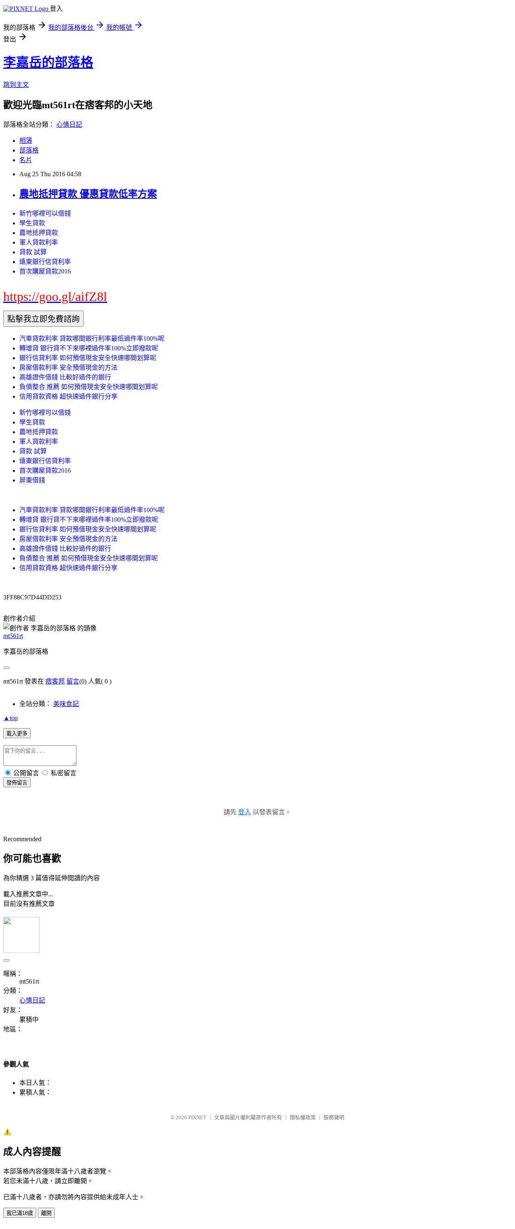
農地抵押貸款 (38, 232)
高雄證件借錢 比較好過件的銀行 (65, 377)
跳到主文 (16, 84)
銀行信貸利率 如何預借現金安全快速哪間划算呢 (87, 357)
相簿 (25, 140)
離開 (46, 1213)
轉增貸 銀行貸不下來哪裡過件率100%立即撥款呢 (88, 348)
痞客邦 (55, 681)
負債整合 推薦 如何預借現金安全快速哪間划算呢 (88, 386)
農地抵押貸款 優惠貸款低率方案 (88, 194)
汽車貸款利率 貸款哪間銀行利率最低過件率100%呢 (92, 338)
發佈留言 (16, 783)
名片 (25, 159)
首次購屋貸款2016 (45, 271)
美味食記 (66, 703)
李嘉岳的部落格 (48, 62)
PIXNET (197, 1117)
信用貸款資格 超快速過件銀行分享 (68, 396)
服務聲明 (333, 1117)
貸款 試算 (33, 252)
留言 (72, 681)
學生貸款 (32, 223)
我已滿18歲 (19, 1213)
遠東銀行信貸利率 (45, 261)
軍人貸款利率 (38, 242)
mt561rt (13, 635)
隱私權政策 (303, 1117)
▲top (10, 717)
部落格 (29, 150)
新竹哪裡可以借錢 (45, 213)
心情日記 (69, 124)
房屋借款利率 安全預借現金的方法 (68, 367)
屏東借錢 (32, 480)
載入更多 (16, 734)
